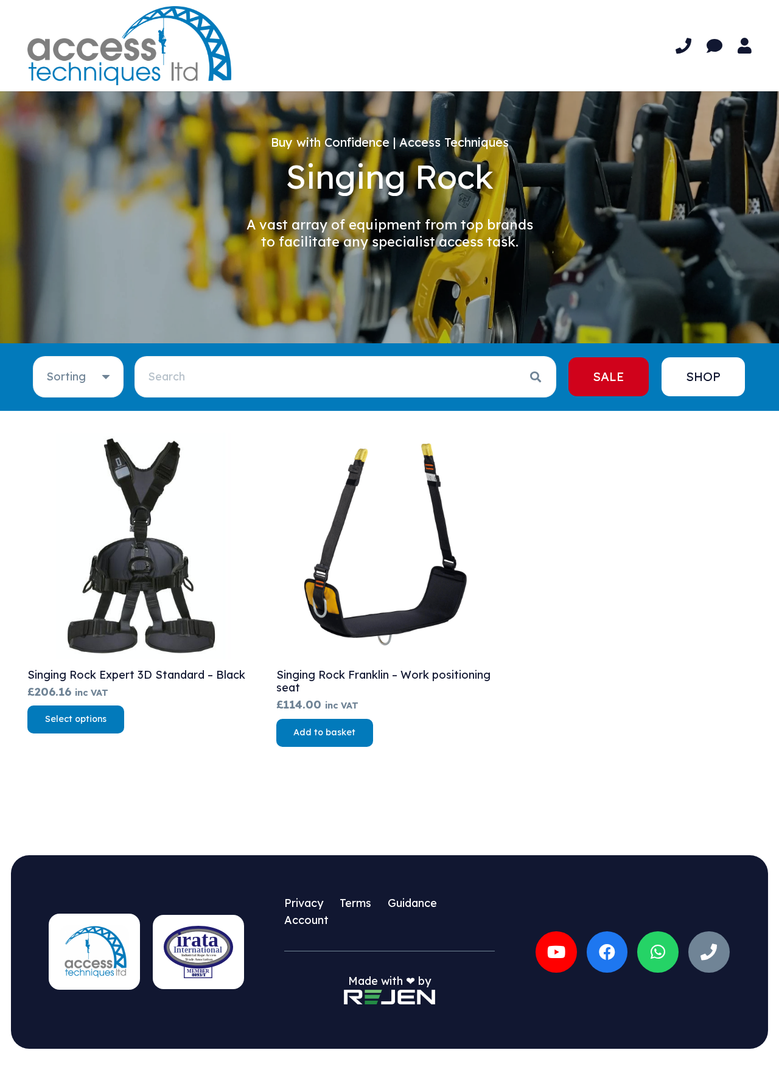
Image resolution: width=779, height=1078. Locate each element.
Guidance (412, 903)
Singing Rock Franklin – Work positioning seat (383, 681)
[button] (325, 733)
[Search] (535, 376)
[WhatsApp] (658, 952)
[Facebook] (607, 952)
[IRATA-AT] (198, 952)
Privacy (303, 903)
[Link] (683, 46)
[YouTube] (556, 952)
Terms (355, 903)
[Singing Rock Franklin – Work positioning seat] (389, 546)
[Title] (709, 952)
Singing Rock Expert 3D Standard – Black (136, 675)
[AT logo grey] (129, 45)
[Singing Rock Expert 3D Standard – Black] (140, 546)
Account (306, 920)
